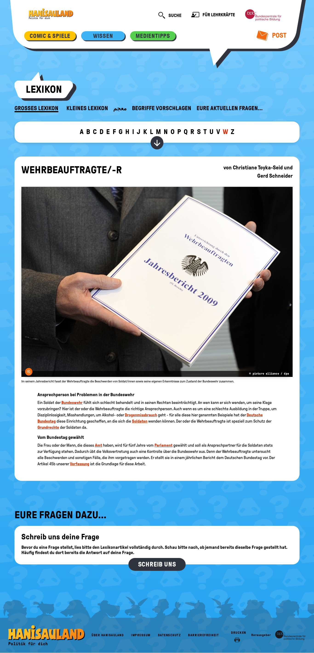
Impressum (141, 635)
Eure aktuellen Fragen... (230, 108)
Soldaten (139, 421)
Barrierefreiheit (203, 635)
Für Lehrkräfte (218, 14)
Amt (98, 445)
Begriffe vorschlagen (161, 108)
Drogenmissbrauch (141, 415)
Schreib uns (157, 564)
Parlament (163, 445)
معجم (120, 108)
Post (278, 35)
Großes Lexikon (36, 108)
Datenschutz (169, 635)
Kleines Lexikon (87, 108)
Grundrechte (48, 427)
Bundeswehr (72, 402)
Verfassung (79, 464)
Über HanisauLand (107, 635)
